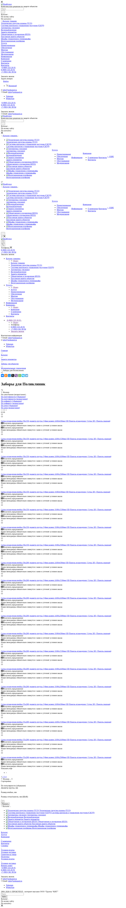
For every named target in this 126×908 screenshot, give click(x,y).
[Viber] (16, 375)
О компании (6, 841)
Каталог (4, 832)
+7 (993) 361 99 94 (8, 72)
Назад (15, 261)
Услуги (14, 289)
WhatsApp (10, 98)
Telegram (9, 96)
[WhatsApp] (19, 375)
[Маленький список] (2, 412)
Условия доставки (8, 852)
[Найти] (3, 11)
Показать (5, 804)
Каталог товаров (18, 263)
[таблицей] (6, 410)
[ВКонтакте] (2, 375)
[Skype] (23, 375)
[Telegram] (26, 375)
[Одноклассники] (5, 375)
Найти (4, 897)
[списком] (4, 410)
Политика (5, 857)
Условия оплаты (8, 850)
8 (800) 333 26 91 (9, 67)
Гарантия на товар (8, 854)
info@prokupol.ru (10, 90)
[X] (12, 375)
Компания (15, 309)
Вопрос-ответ (6, 865)
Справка (4, 846)
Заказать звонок (17, 331)
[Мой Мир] (9, 375)
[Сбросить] (2, 801)
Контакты (5, 843)
